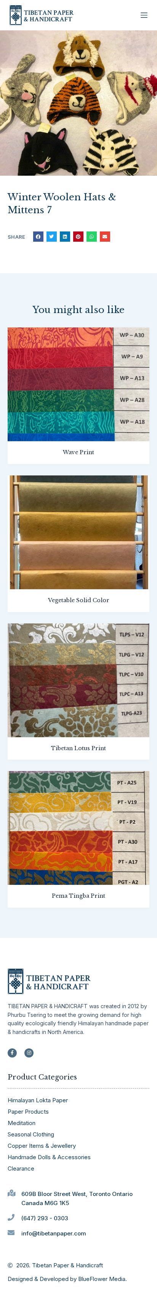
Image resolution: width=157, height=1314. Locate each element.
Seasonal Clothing (31, 1134)
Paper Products (28, 1111)
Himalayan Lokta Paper (38, 1100)
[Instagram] (29, 1052)
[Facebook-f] (12, 1052)
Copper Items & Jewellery (42, 1145)
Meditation (21, 1123)
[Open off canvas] (144, 15)
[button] (38, 236)
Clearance (21, 1168)
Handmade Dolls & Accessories (49, 1157)
